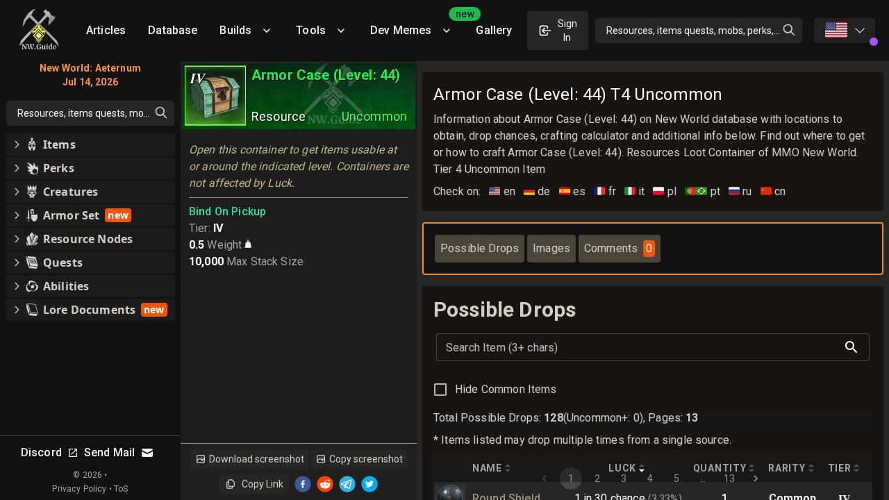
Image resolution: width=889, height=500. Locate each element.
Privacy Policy (79, 489)
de (537, 191)
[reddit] (325, 484)
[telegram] (347, 484)
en (502, 191)
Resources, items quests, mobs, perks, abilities (704, 30)
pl (664, 191)
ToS (121, 489)
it (634, 191)
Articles (106, 30)
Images (551, 248)
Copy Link (262, 484)
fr (605, 191)
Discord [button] (41, 452)
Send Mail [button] (109, 452)
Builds (235, 30)
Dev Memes (417, 25)
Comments (618, 248)
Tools (311, 30)
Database (172, 30)
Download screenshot (256, 459)
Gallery (494, 30)
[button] (90, 144)
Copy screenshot (366, 459)
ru (740, 191)
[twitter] (369, 484)
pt (702, 191)
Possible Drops (479, 248)
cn (773, 191)
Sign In (567, 30)
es (572, 191)
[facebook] (302, 484)
